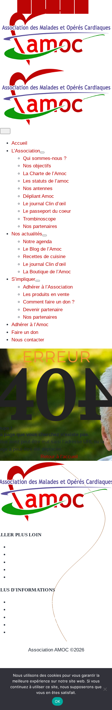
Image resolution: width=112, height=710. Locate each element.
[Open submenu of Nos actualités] (44, 235)
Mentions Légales (56, 657)
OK (57, 701)
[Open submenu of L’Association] (42, 152)
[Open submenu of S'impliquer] (37, 281)
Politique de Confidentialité (56, 665)
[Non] (105, 689)
